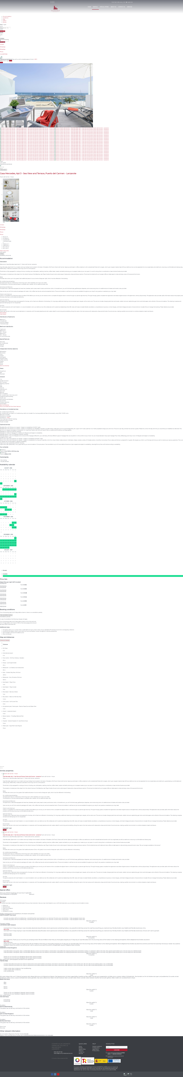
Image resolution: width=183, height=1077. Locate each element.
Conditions (5, 18)
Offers (4, 20)
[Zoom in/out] (3, 766)
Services (129, 6)
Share (2, 253)
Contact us (121, 6)
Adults (1, 32)
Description (3, 169)
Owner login (114, 2)
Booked (5, 570)
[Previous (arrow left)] (0, 168)
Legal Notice (95, 1049)
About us (113, 6)
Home (89, 6)
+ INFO (35, 59)
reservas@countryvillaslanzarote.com (63, 1053)
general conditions (117, 1053)
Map (4, 19)
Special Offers (104, 6)
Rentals (95, 6)
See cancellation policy (6, 615)
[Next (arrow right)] (2, 168)
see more (6, 929)
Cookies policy (96, 1047)
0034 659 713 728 (58, 1052)
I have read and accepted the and (116, 1053)
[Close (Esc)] (0, 766)
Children (2, 38)
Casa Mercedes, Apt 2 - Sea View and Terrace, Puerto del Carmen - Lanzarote (22, 776)
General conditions (97, 1046)
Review (4, 22)
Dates (1, 28)
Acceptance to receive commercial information (116, 1056)
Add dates (2, 31)
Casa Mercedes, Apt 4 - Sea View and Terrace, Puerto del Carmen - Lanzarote (22, 835)
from (1, 24)
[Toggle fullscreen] (2, 766)
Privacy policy (95, 1050)
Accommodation (7, 16)
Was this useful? (91, 921)
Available (5, 574)
